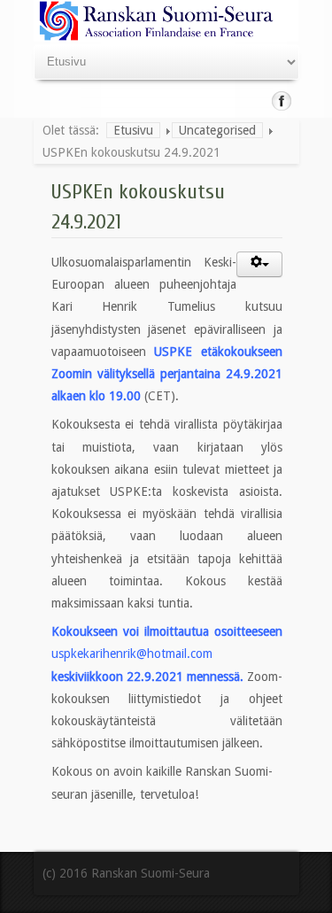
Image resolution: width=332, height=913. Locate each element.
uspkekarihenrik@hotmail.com (131, 653)
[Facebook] (282, 100)
